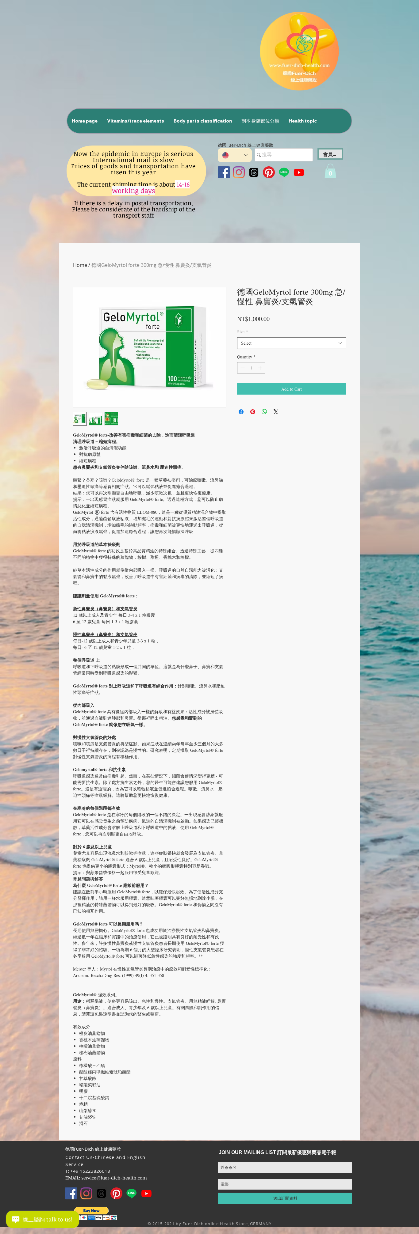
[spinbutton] (251, 367)
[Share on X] (276, 411)
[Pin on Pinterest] (252, 411)
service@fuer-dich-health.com (114, 1178)
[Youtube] (299, 172)
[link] (330, 171)
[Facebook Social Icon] (224, 172)
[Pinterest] (269, 172)
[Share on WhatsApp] (264, 411)
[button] (135, 121)
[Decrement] (242, 367)
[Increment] (260, 367)
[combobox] (291, 343)
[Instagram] (239, 172)
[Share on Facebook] (241, 411)
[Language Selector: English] (235, 155)
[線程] (254, 172)
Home (80, 265)
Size (242, 332)
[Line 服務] (284, 172)
